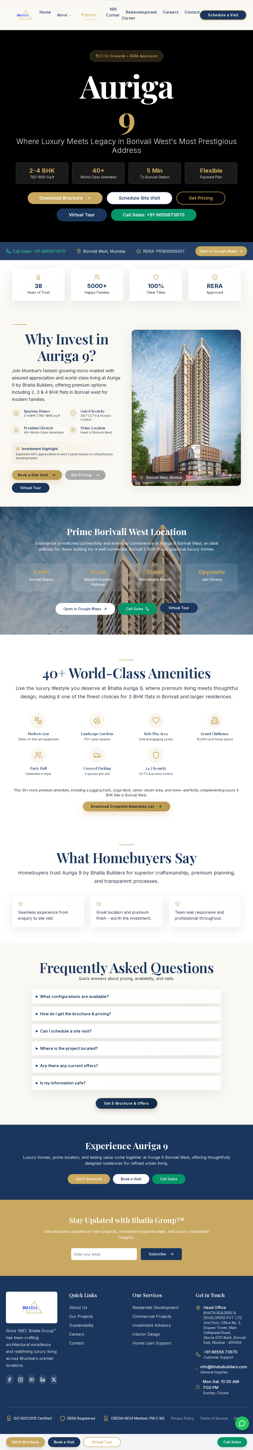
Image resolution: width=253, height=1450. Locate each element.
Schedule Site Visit (139, 198)
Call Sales (134, 609)
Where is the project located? (69, 1048)
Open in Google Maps (218, 251)
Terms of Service (214, 1418)
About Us (78, 1307)
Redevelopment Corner (139, 15)
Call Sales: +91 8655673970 (154, 214)
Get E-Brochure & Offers (126, 1103)
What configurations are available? (74, 996)
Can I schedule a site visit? (66, 1031)
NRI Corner (113, 12)
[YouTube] (31, 1380)
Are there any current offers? (69, 1065)
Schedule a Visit (223, 15)
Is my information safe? (63, 1082)
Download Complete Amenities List (122, 806)
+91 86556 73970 (220, 1351)
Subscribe (157, 1254)
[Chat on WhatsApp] (242, 1423)
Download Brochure (61, 198)
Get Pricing (201, 198)
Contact (192, 12)
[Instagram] (20, 1380)
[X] (53, 1380)
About (62, 15)
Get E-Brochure (89, 1179)
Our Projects (81, 1316)
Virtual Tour (82, 214)
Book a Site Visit (33, 475)
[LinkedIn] (42, 1380)
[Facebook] (9, 1380)
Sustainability (81, 1325)
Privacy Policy (182, 1418)
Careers (171, 12)
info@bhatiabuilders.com (223, 1366)
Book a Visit (131, 1179)
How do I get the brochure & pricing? (75, 1013)
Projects (88, 15)
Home (45, 12)
